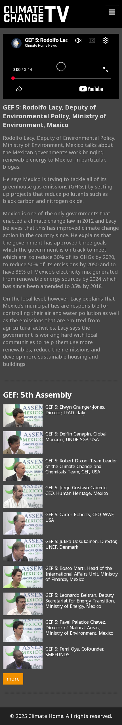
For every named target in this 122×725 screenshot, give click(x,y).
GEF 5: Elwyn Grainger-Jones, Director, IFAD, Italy (75, 409)
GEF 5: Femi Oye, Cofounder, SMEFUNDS (74, 651)
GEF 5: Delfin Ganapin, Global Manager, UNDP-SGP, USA (76, 436)
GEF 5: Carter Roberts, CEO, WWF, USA (79, 517)
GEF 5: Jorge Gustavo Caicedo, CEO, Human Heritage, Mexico (76, 490)
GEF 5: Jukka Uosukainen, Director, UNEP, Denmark (81, 544)
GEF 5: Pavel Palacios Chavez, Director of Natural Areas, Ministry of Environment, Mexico (79, 627)
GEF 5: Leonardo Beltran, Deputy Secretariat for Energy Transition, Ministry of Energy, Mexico (80, 600)
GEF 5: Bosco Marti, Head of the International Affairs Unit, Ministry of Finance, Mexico (81, 573)
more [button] (13, 678)
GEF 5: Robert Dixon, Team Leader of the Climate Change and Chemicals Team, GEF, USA (81, 466)
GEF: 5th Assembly (37, 394)
